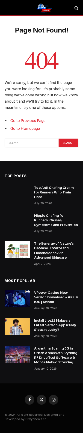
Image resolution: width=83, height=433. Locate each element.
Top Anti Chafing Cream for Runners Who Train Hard (54, 192)
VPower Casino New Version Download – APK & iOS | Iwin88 (56, 297)
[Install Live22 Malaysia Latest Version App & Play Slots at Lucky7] (17, 326)
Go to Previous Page (27, 121)
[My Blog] (44, 8)
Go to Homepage (25, 128)
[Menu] (8, 8)
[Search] (76, 8)
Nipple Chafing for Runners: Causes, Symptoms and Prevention (56, 220)
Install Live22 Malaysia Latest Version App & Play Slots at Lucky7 (55, 325)
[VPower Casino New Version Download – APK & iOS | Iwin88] (17, 298)
